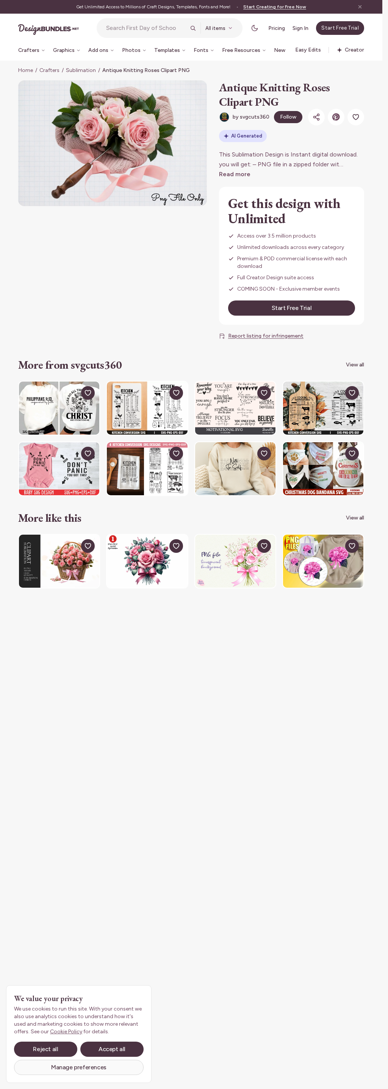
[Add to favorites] (355, 117)
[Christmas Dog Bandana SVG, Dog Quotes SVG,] (323, 468)
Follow (288, 117)
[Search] (192, 28)
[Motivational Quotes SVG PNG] (235, 408)
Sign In (300, 28)
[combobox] (146, 28)
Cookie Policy (66, 1031)
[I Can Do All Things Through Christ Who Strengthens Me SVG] (59, 408)
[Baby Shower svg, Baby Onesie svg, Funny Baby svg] (59, 468)
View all (355, 364)
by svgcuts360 (251, 117)
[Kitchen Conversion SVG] (147, 468)
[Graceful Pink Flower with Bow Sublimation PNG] (323, 561)
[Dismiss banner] (360, 7)
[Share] (316, 117)
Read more (234, 174)
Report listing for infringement (266, 336)
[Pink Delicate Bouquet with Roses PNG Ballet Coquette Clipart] (235, 561)
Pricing (276, 28)
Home (25, 70)
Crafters (49, 70)
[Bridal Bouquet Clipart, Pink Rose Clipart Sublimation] (147, 561)
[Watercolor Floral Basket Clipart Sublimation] (59, 561)
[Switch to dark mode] (255, 28)
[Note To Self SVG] (235, 468)
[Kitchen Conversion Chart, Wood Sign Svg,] (147, 408)
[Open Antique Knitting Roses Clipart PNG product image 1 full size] (112, 143)
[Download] (70, 393)
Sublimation (81, 70)
